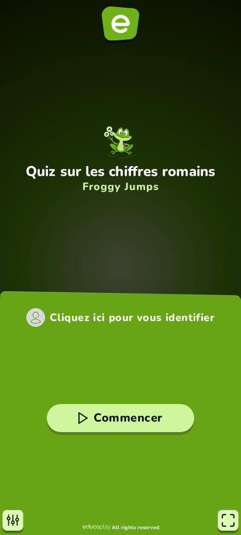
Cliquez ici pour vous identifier (132, 317)
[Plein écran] (228, 520)
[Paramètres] (12, 520)
